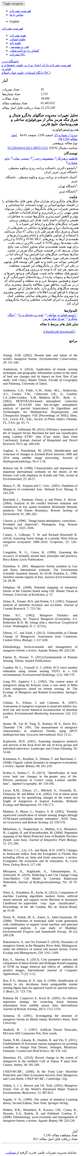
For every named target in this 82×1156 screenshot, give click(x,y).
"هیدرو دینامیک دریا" (31, 315)
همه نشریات (18, 35)
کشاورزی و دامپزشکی (24, 50)
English (14, 21)
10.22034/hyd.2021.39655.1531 (27, 148)
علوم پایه (15, 43)
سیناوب (11, 1152)
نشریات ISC (17, 54)
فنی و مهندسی (19, 46)
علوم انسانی (18, 39)
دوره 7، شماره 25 (66, 135)
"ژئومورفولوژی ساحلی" (61, 315)
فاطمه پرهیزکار (67, 158)
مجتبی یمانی (21, 158)
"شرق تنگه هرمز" (53, 318)
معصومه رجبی (43, 158)
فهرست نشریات (20, 11)
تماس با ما (16, 14)
